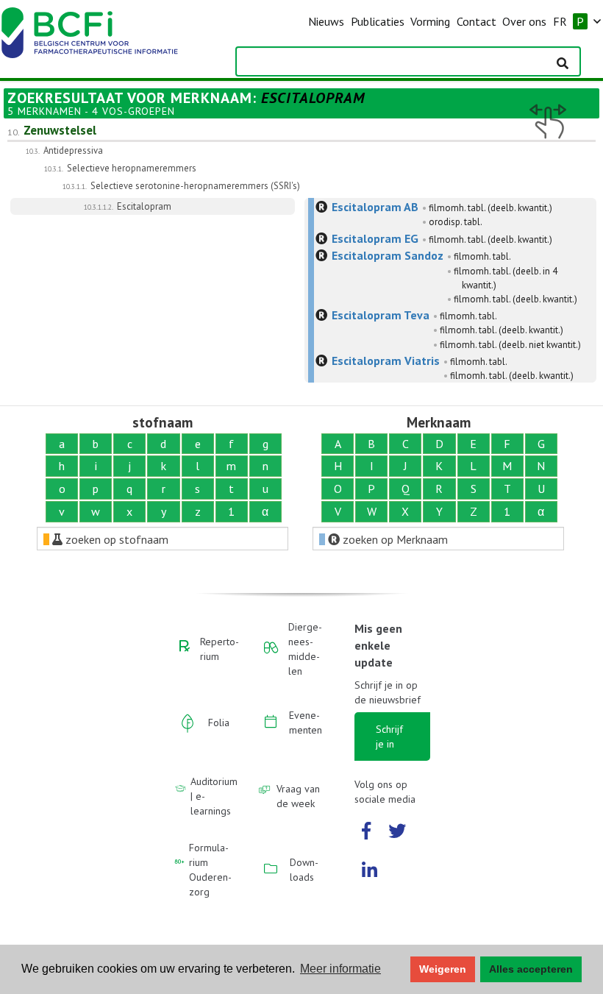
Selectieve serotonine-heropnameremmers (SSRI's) (195, 186)
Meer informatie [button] (340, 968)
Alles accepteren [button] (531, 969)
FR (560, 21)
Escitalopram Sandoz (387, 255)
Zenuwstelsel (60, 130)
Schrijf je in (389, 736)
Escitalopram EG (375, 238)
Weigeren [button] (442, 969)
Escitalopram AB (375, 206)
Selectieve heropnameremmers (131, 168)
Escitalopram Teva (380, 315)
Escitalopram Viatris (386, 360)
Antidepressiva (73, 150)
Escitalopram (144, 206)
